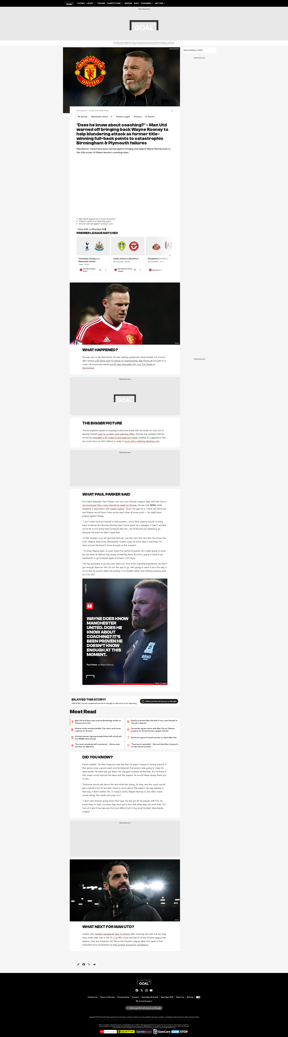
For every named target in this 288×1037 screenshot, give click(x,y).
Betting (190, 997)
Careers (135, 997)
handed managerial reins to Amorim (112, 934)
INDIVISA (128, 3)
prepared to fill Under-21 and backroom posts (115, 437)
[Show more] (106, 270)
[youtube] (151, 991)
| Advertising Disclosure (154, 43)
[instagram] (146, 991)
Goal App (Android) (150, 997)
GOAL (100, 1024)
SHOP (136, 3)
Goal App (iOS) (167, 997)
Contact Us (92, 997)
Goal (102, 1017)
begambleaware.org (170, 1027)
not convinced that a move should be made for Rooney (109, 505)
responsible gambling (116, 1024)
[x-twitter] (141, 991)
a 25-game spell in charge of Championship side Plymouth (124, 360)
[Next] (170, 255)
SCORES (81, 3)
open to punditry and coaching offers (116, 434)
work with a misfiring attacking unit (142, 441)
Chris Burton (81, 111)
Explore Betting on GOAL (193, 50)
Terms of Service (107, 997)
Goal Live (180, 997)
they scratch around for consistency (130, 944)
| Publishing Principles (167, 43)
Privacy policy (123, 997)
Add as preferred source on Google (160, 701)
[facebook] (137, 991)
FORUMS (101, 3)
